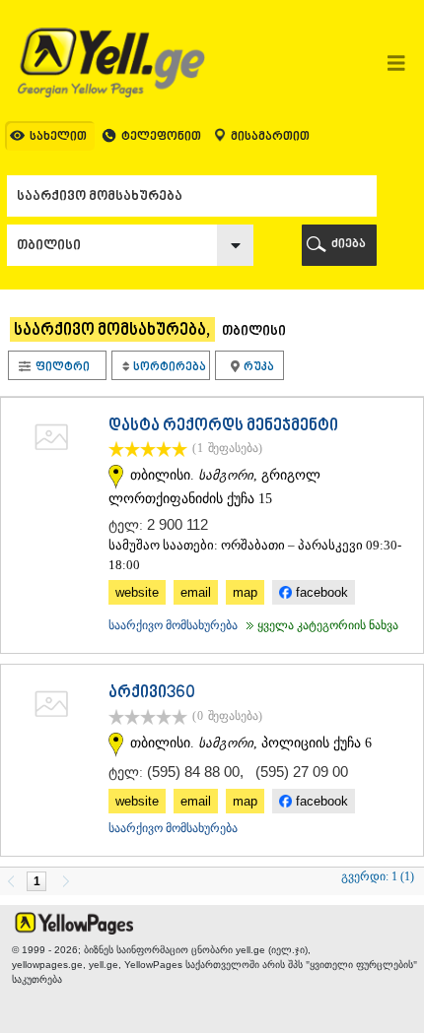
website (137, 592)
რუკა (258, 366)
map (245, 592)
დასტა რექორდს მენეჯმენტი (223, 426)
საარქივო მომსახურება (173, 625)
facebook (320, 592)
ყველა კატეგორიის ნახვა (320, 625)
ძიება (348, 244)
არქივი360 (151, 693)
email (195, 592)
